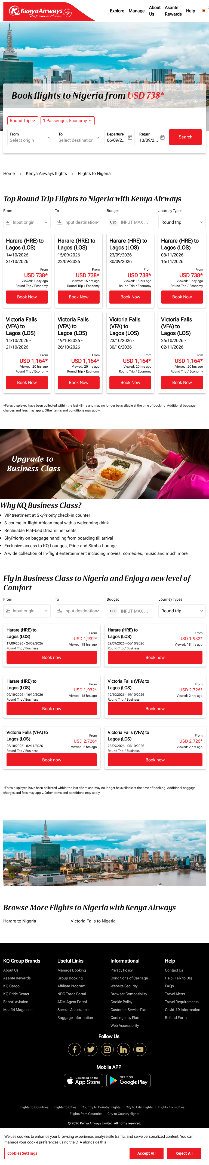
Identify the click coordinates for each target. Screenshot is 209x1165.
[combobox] (29, 222)
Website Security (123, 986)
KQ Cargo (11, 986)
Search (185, 137)
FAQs (169, 986)
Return (144, 134)
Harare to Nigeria (19, 921)
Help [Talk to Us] (178, 978)
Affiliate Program (71, 986)
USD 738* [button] (145, 95)
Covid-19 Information (182, 1009)
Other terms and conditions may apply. (72, 410)
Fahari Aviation (15, 1002)
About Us (155, 11)
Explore (117, 10)
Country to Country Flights (101, 1107)
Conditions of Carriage (129, 978)
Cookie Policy (121, 1002)
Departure (115, 134)
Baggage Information (75, 1017)
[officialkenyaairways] (107, 1049)
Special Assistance (72, 1009)
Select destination (76, 140)
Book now (51, 657)
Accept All (146, 1153)
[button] (68, 120)
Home (9, 173)
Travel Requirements (182, 1002)
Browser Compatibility (128, 994)
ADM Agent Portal (72, 1002)
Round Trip (20, 120)
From (14, 134)
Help (190, 10)
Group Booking (70, 978)
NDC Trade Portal (71, 994)
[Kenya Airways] (74, 1049)
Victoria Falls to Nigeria (93, 921)
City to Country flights (123, 1114)
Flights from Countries (86, 1114)
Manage (137, 10)
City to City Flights (139, 1107)
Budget (113, 210)
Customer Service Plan (128, 1009)
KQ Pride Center (16, 994)
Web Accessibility (124, 1025)
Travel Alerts (175, 994)
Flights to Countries (34, 1107)
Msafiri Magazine (17, 1009)
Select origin (22, 140)
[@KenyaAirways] (90, 1049)
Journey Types (170, 210)
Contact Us (174, 970)
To (61, 134)
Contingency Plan (124, 1017)
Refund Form (176, 1017)
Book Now (27, 296)
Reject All (184, 1153)
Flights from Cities (171, 1107)
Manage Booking (71, 970)
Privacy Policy (121, 970)
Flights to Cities (65, 1107)
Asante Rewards (173, 11)
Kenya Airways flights (46, 173)
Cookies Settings (22, 1153)
